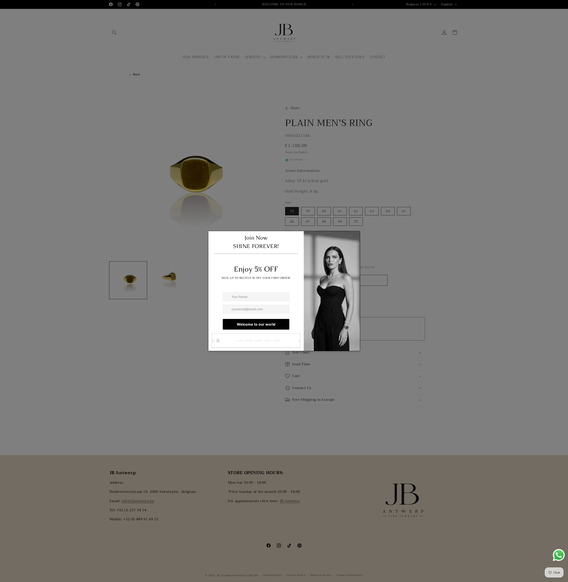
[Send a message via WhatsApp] (559, 555)
